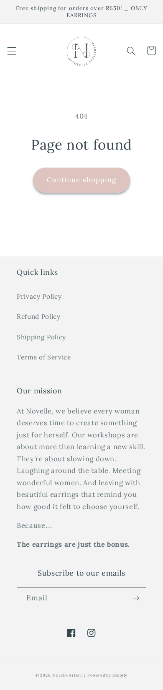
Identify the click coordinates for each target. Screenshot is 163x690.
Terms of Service (44, 357)
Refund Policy (39, 316)
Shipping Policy (41, 337)
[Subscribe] (136, 598)
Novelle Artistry (69, 675)
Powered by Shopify (107, 675)
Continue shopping (82, 179)
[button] (11, 51)
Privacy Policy (39, 296)
